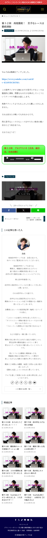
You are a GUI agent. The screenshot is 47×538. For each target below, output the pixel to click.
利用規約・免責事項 (32, 530)
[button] (9, 210)
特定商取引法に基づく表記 (16, 530)
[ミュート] (32, 158)
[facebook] (21, 382)
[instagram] (30, 382)
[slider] (38, 159)
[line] (25, 520)
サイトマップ (23, 524)
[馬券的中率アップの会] (23, 9)
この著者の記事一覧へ (23, 389)
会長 (23, 254)
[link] (12, 382)
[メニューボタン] (42, 9)
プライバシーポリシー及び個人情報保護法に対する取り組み (23, 528)
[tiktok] (22, 520)
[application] (23, 159)
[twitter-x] (25, 382)
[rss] (31, 520)
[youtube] (34, 382)
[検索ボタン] (4, 9)
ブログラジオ (9, 31)
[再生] (7, 158)
